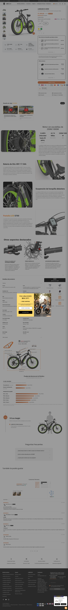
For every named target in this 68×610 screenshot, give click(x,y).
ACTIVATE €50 (25, 312)
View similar (57, 604)
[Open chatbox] (66, 608)
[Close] (50, 294)
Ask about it (63, 604)
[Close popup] (66, 597)
